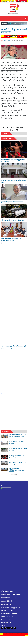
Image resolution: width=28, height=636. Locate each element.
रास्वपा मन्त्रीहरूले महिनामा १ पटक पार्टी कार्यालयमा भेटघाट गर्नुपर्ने (11, 239)
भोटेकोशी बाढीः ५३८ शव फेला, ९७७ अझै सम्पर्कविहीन (18, 449)
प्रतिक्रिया (4, 133)
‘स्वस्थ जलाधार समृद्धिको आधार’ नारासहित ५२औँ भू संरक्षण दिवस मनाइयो (13, 347)
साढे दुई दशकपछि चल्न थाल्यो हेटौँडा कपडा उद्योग (13, 220)
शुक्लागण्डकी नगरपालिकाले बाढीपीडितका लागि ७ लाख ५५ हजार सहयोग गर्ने (17, 470)
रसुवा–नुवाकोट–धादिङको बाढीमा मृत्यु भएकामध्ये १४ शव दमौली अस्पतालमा (17, 435)
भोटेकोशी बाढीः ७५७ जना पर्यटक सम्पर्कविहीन (16, 442)
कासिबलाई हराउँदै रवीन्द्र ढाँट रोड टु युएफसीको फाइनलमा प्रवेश (13, 161)
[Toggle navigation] (2, 19)
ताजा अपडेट (5, 431)
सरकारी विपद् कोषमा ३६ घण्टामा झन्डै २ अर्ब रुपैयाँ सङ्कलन (13, 181)
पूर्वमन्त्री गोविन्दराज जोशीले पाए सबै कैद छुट (12, 202)
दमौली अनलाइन (7, 41)
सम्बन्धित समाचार (7, 138)
